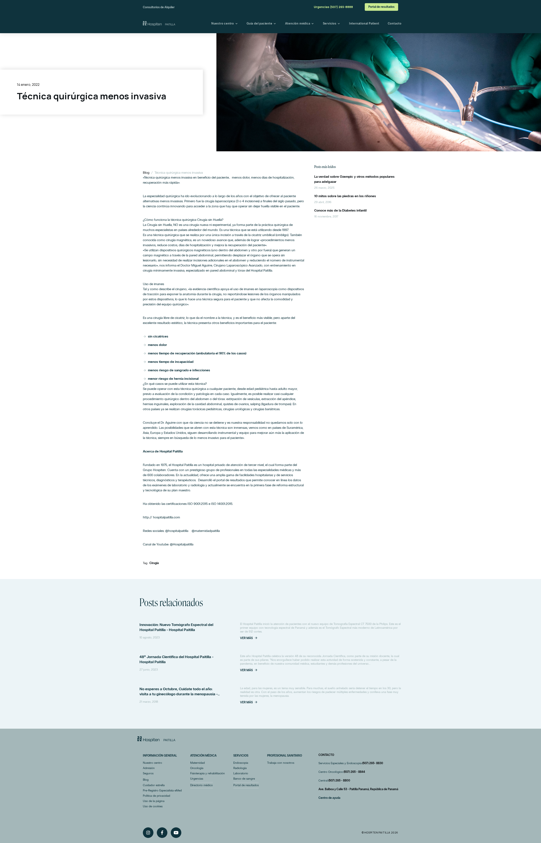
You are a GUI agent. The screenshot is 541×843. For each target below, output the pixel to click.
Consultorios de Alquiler (159, 7)
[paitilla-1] (159, 23)
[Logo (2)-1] (156, 739)
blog (146, 173)
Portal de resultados (381, 7)
